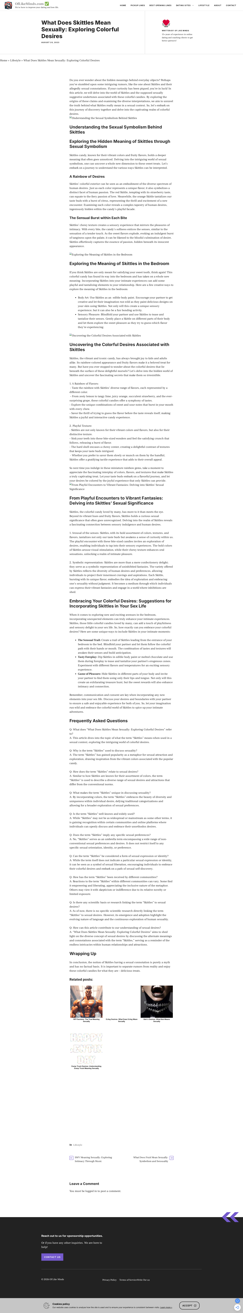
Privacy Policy (109, 1280)
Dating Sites (183, 5)
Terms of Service (128, 1280)
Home (123, 5)
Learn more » (166, 1307)
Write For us (143, 1280)
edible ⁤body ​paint (123, 297)
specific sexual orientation (85, 847)
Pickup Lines (138, 5)
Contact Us (52, 1257)
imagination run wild (117, 302)
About (217, 5)
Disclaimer (195, 1280)
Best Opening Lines (160, 5)
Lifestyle (204, 5)
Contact (231, 5)
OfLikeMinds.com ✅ (32, 4)
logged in (91, 1191)
